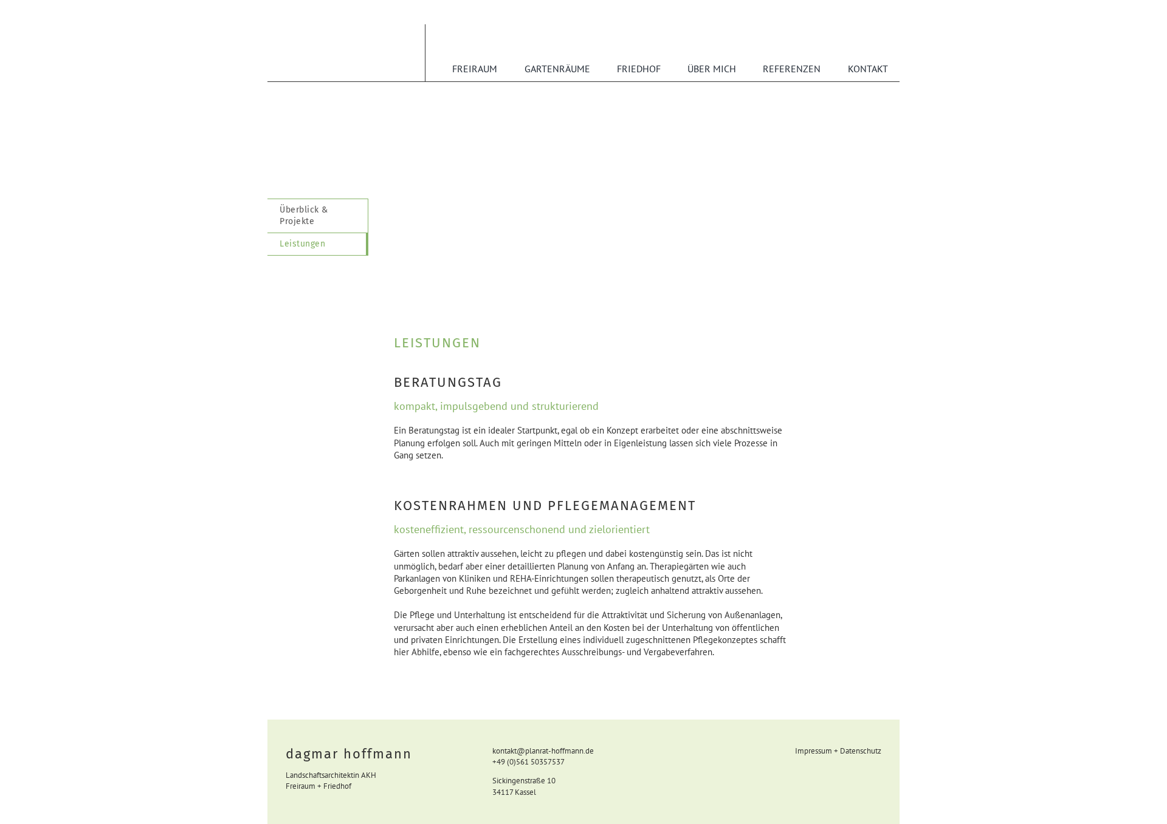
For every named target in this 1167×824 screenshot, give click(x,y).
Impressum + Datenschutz (838, 751)
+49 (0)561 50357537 (528, 762)
